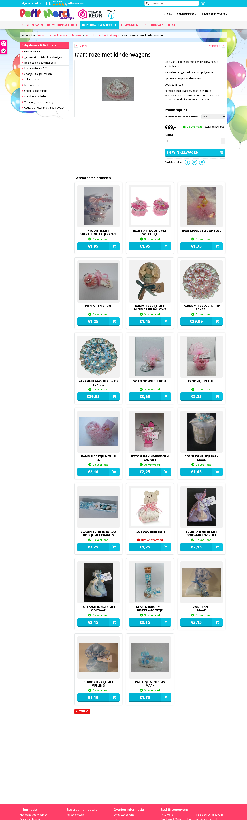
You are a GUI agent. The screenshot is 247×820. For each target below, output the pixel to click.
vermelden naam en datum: (181, 116)
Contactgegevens (124, 814)
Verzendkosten (75, 814)
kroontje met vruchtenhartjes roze (98, 232)
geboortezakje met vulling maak (98, 685)
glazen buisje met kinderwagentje (150, 608)
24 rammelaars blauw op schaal (98, 383)
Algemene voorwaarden (34, 814)
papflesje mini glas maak (150, 684)
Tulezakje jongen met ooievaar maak (98, 610)
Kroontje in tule (201, 381)
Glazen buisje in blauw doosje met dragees (98, 533)
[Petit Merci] (47, 13)
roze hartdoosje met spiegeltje (150, 232)
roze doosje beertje (150, 532)
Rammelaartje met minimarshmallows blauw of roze (150, 309)
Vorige (83, 45)
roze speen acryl (98, 306)
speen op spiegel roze (150, 381)
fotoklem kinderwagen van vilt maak (150, 459)
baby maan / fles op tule (201, 231)
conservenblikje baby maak (201, 458)
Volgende (214, 45)
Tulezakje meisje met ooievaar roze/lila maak (201, 535)
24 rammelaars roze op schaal (201, 307)
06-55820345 (215, 814)
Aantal (169, 134)
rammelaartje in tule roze (98, 458)
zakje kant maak (201, 608)
